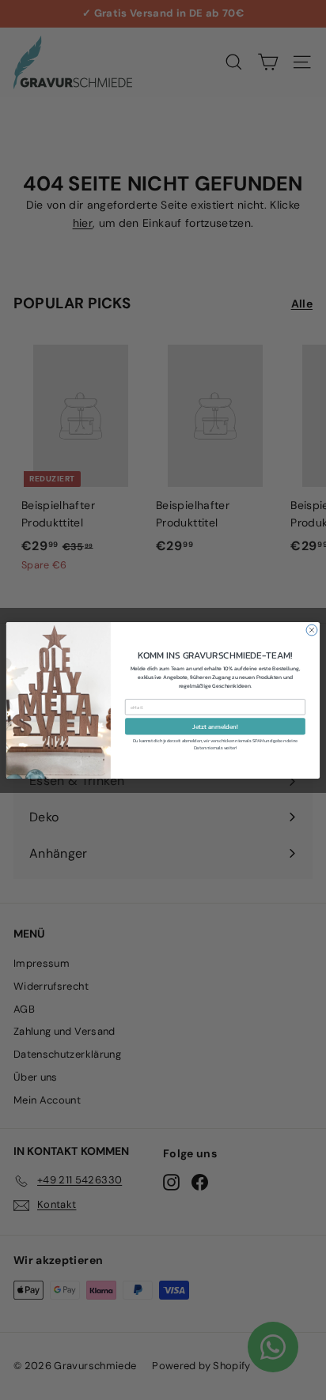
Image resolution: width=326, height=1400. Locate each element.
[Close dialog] (311, 630)
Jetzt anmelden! (214, 725)
